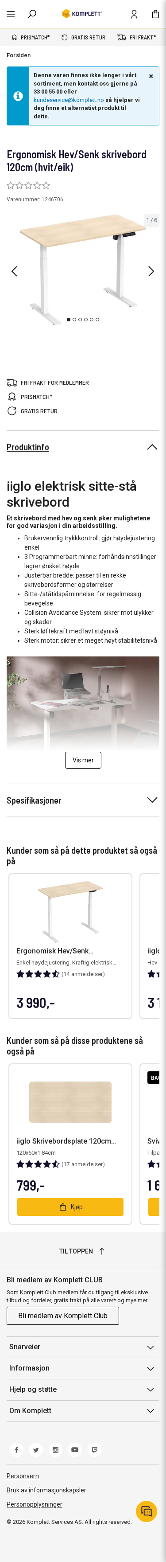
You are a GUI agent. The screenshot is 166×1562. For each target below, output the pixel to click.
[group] (83, 270)
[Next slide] (151, 271)
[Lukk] (150, 76)
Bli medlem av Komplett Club (63, 1316)
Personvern (23, 1476)
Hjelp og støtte (33, 1389)
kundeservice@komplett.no (69, 100)
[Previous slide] (14, 271)
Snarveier (24, 1347)
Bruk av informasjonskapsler (46, 1490)
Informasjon (29, 1368)
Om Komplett (30, 1410)
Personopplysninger (34, 1504)
